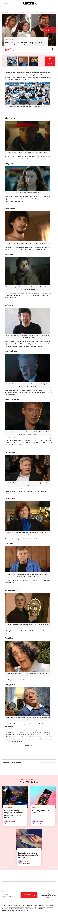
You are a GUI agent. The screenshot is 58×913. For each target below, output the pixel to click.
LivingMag (12, 910)
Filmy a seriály (9, 12)
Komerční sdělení (13, 821)
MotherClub (50, 907)
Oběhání (4, 909)
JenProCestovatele (42, 909)
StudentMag (33, 909)
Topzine (27, 909)
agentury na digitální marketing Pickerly (18, 907)
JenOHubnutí (24, 910)
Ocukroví (18, 910)
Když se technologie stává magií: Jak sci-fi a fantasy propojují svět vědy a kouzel (14, 814)
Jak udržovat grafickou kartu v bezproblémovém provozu (28, 855)
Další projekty (6, 894)
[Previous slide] (4, 61)
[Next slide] (42, 61)
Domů (3, 12)
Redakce (11, 49)
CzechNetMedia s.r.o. (15, 905)
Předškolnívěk (20, 909)
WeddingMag (5, 910)
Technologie (35, 807)
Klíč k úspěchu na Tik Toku (40, 812)
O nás (3, 892)
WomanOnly (42, 907)
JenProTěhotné (11, 909)
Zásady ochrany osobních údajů (9, 897)
